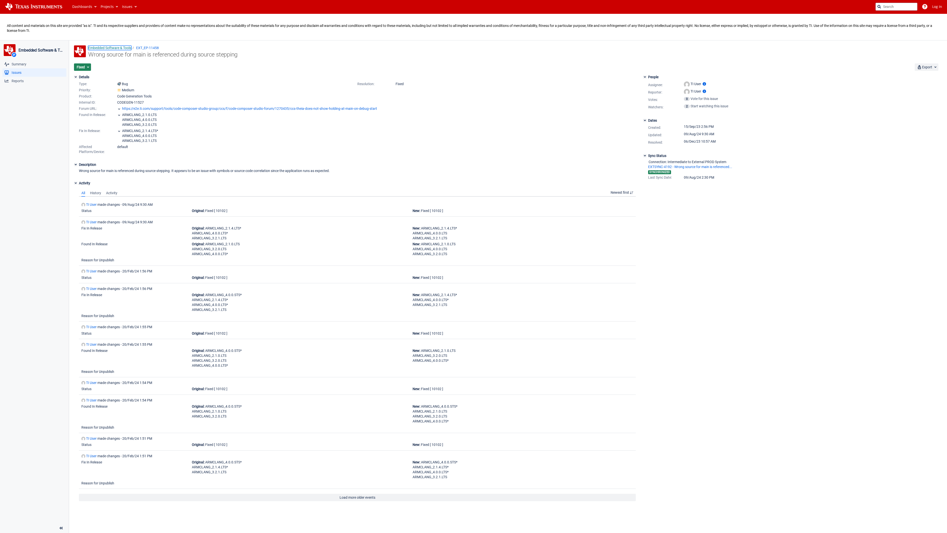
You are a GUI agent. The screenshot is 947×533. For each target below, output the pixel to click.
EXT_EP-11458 (147, 48)
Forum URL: (88, 109)
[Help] (925, 7)
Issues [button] (127, 6)
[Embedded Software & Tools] (10, 50)
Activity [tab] (111, 193)
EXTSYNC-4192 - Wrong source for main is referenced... (690, 167)
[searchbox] (896, 7)
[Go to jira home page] (33, 7)
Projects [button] (107, 6)
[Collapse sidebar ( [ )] (61, 528)
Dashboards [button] (82, 6)
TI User (91, 205)
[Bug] (119, 84)
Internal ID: (87, 102)
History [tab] (95, 193)
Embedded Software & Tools (41, 50)
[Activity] (75, 183)
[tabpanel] (357, 349)
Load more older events (357, 497)
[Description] (75, 164)
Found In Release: (92, 115)
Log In (937, 6)
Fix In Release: (89, 131)
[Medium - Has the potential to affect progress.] (119, 90)
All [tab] (83, 193)
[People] (645, 77)
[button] (82, 67)
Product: (85, 96)
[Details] (75, 77)
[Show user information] (704, 84)
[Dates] (645, 120)
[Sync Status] (645, 155)
